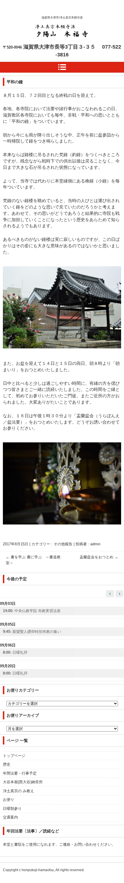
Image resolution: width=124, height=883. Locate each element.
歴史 (6, 764)
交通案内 (10, 817)
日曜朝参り (12, 808)
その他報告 (63, 544)
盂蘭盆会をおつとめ (99, 557)
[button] (119, 593)
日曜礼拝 (15, 652)
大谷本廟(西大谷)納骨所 (23, 782)
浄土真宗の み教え (18, 791)
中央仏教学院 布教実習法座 (32, 611)
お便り (8, 799)
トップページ (14, 755)
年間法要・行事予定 (20, 773)
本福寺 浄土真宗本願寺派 (61, 48)
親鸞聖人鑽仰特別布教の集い (32, 631)
